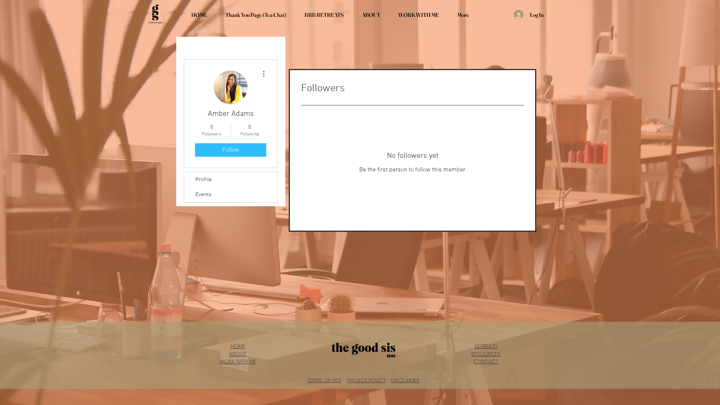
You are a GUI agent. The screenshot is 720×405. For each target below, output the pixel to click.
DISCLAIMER (405, 380)
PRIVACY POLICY (366, 380)
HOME (238, 346)
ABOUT (237, 354)
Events (203, 194)
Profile (203, 179)
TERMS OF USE (324, 380)
